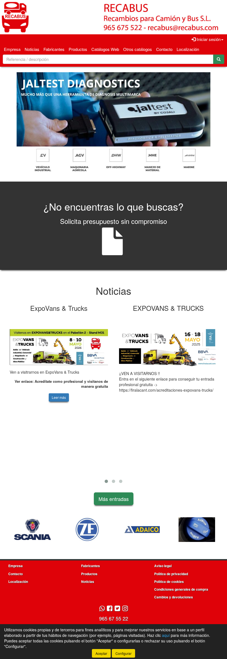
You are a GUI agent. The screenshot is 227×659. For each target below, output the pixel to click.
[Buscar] (218, 59)
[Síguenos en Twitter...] (117, 609)
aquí (166, 635)
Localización (188, 49)
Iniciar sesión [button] (208, 39)
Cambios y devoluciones (173, 597)
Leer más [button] (59, 397)
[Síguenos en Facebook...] (110, 609)
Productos (78, 49)
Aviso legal (163, 565)
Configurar (123, 653)
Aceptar (101, 653)
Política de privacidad (171, 573)
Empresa (12, 49)
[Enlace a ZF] (52, 529)
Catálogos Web (105, 49)
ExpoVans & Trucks (58, 308)
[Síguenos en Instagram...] (125, 609)
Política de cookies (169, 581)
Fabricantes (54, 49)
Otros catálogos (137, 49)
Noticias (32, 49)
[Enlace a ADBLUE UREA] (161, 529)
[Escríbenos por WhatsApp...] (102, 609)
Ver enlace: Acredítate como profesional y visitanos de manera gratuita (61, 384)
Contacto (164, 49)
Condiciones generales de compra (181, 589)
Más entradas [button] (114, 498)
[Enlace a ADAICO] (107, 529)
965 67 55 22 (113, 618)
